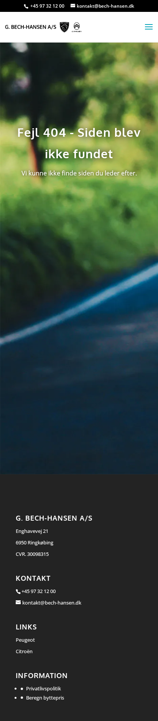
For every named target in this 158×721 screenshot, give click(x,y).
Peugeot (25, 639)
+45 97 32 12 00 (48, 6)
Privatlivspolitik (43, 688)
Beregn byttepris (45, 697)
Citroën (24, 651)
